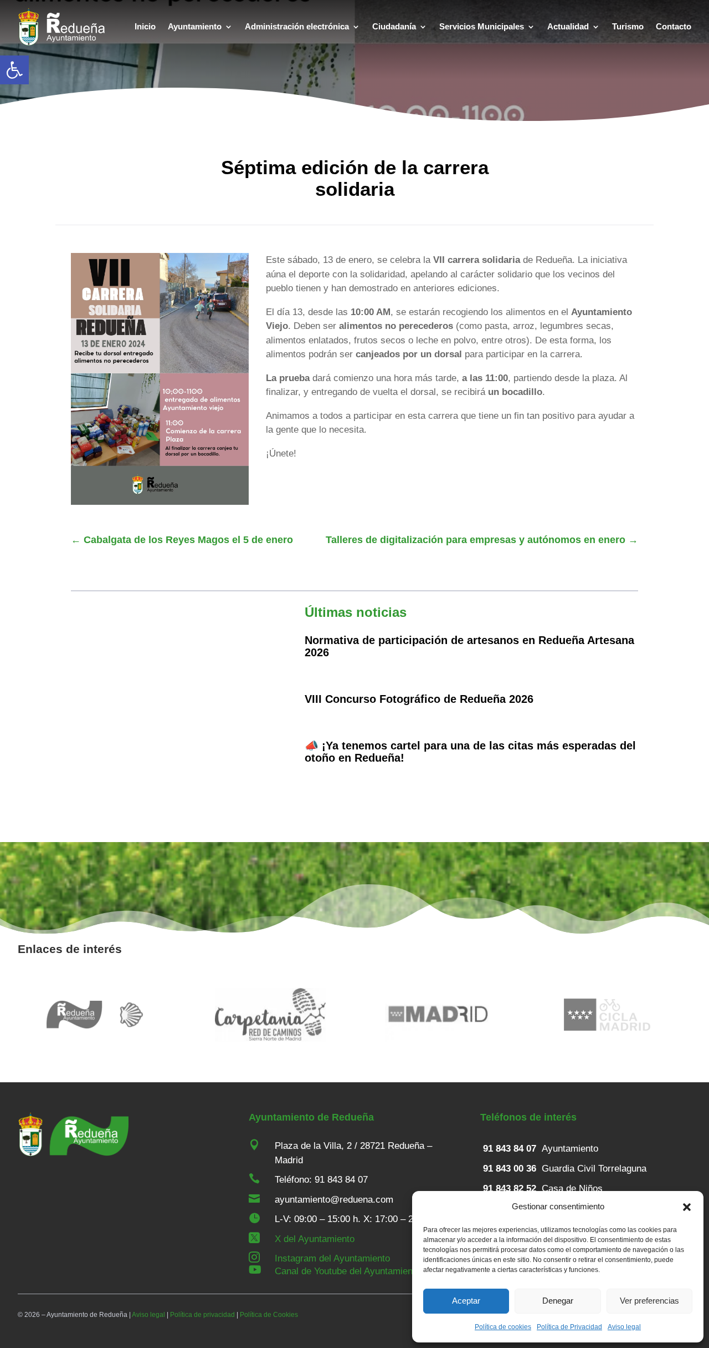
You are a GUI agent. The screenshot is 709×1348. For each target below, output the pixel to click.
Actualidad (568, 26)
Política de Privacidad (569, 1327)
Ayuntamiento (195, 26)
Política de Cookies (269, 1315)
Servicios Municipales (481, 26)
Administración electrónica (297, 26)
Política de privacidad (202, 1315)
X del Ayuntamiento (314, 1239)
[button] (14, 69)
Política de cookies (503, 1327)
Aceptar (466, 1300)
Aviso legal (624, 1327)
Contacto (673, 26)
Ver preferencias (649, 1300)
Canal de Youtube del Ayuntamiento (347, 1271)
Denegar (557, 1300)
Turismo (628, 26)
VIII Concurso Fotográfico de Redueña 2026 (419, 699)
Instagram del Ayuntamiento (332, 1258)
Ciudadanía (394, 26)
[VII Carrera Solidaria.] (160, 501)
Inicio (145, 26)
